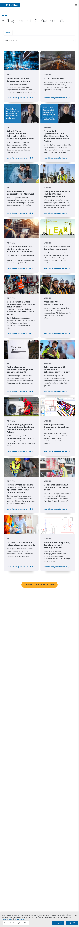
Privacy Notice (20, 919)
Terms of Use (6, 919)
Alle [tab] (8, 32)
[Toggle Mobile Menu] (76, 5)
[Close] (76, 915)
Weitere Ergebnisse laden (39, 584)
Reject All (72, 923)
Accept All (58, 923)
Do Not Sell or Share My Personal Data (16, 923)
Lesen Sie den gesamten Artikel (19, 98)
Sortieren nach (11, 40)
